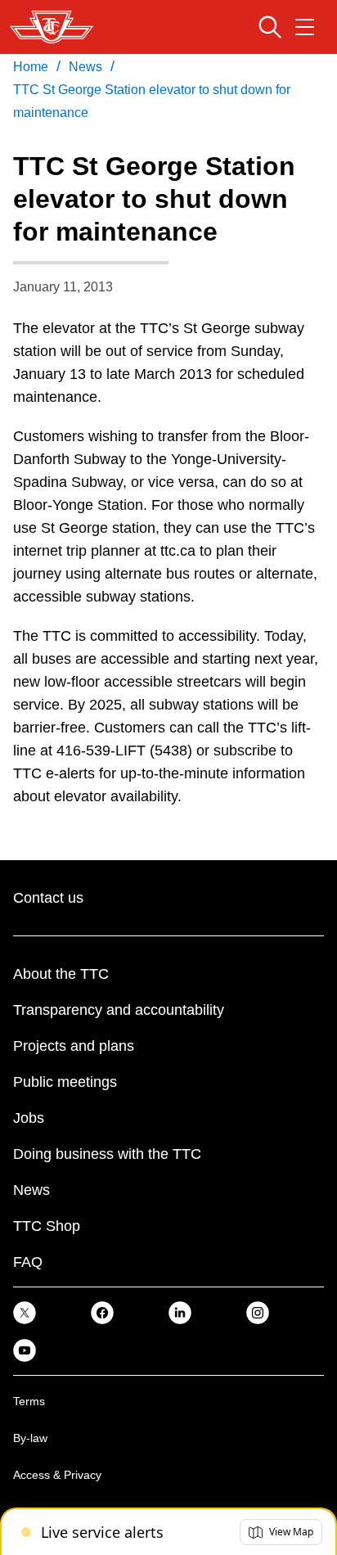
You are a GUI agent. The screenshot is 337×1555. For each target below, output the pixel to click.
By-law (30, 1438)
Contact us (48, 898)
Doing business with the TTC (107, 1154)
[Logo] (51, 27)
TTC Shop (46, 1226)
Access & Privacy (57, 1474)
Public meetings (65, 1082)
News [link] (85, 67)
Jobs (28, 1118)
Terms (29, 1401)
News (31, 1190)
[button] (281, 1532)
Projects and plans (73, 1046)
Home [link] (30, 67)
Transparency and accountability (118, 1010)
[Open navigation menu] (305, 27)
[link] (24, 1312)
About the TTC (61, 974)
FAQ (28, 1262)
